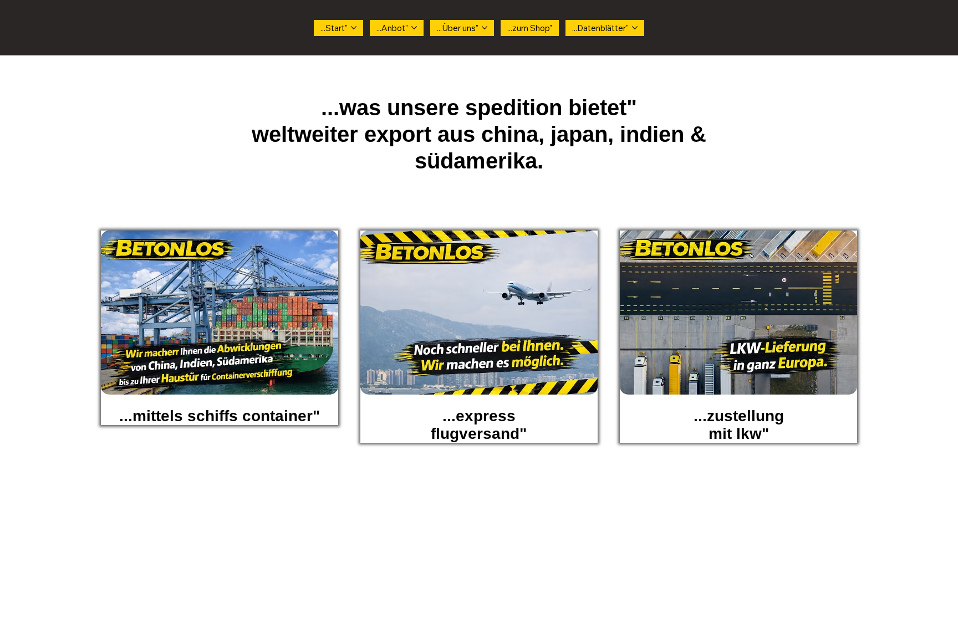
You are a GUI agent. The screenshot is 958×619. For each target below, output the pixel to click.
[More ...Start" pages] (353, 27)
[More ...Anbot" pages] (414, 27)
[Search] (807, 27)
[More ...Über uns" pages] (484, 27)
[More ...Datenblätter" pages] (635, 27)
